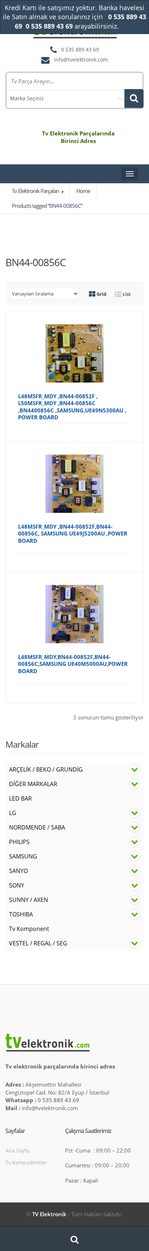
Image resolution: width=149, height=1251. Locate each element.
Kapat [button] (127, 26)
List (126, 294)
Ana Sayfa (17, 1150)
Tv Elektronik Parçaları (36, 190)
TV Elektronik (49, 1214)
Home (83, 190)
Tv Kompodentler (26, 1162)
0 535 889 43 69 (58, 1100)
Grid (100, 294)
